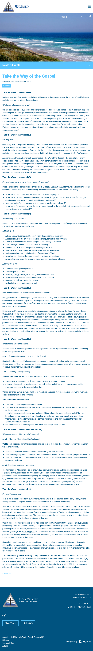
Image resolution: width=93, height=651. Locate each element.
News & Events (11, 65)
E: (68, 607)
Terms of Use (8, 643)
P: (79, 603)
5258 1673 (86, 603)
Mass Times (10, 623)
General (6, 86)
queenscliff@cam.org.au (80, 607)
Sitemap (5, 640)
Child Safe (28, 623)
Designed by (71, 641)
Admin (5, 646)
